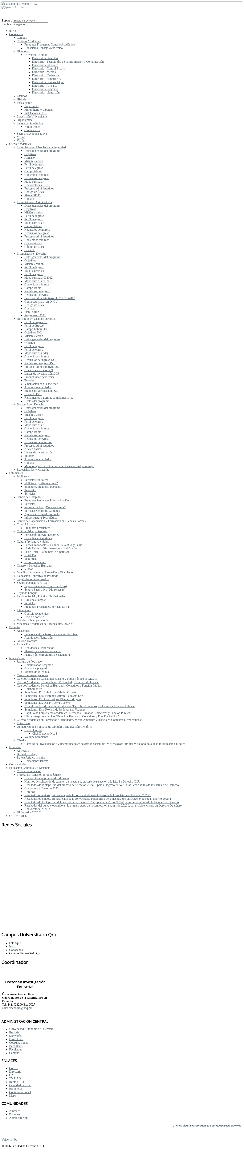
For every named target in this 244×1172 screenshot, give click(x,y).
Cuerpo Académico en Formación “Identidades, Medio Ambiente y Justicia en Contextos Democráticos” (79, 719)
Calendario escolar (20, 1085)
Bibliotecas (15, 1088)
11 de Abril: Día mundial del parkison (47, 551)
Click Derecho (33, 730)
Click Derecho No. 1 (44, 733)
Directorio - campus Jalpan (48, 82)
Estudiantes (16, 473)
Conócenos (16, 34)
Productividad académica (39, 377)
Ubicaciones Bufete (36, 761)
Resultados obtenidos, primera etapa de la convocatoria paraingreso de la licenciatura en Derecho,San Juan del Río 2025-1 (97, 798)
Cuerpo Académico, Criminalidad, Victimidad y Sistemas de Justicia (58, 682)
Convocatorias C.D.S (37, 185)
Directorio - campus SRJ (47, 78)
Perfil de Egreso (34, 325)
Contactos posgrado (36, 668)
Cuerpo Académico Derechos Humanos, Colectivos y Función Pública (59, 685)
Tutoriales (30, 490)
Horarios (29, 791)
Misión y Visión (34, 263)
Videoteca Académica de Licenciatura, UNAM (45, 623)
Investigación (17, 658)
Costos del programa (36, 401)
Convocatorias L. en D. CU (41, 301)
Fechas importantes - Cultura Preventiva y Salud (53, 545)
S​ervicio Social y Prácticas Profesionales (41, 596)
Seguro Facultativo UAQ (32, 582)
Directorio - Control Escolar (49, 68)
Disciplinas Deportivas (38, 538)
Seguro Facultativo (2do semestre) (44, 589)
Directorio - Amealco (44, 85)
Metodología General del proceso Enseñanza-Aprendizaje (59, 466)
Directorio (23, 51)
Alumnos (14, 1111)
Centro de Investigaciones (32, 675)
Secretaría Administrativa (32, 133)
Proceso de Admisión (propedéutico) (39, 774)
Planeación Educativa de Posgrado (37, 575)
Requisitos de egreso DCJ (39, 363)
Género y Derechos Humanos (35, 565)
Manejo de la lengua (36, 671)
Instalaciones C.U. (35, 113)
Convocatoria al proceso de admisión (46, 778)
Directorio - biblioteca (45, 65)
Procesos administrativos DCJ (42, 366)
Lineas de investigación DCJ (41, 373)
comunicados (32, 126)
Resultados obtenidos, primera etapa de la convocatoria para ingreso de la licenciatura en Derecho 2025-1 (87, 795)
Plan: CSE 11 (32, 195)
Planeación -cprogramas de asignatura (47, 654)
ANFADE (23, 750)
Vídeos (28, 569)
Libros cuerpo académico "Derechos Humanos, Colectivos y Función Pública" (71, 716)
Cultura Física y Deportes (32, 531)
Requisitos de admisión (38, 442)
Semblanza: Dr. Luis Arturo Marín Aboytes (50, 692)
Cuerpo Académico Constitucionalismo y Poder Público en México (57, 678)
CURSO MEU (18, 815)
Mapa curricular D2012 (38, 277)
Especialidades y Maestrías (33, 469)
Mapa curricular (33, 181)
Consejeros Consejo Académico (43, 48)
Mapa (12, 1095)
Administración (18, 1117)
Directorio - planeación (46, 92)
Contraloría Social (20, 1092)
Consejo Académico (29, 41)
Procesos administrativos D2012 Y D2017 (49, 298)
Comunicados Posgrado (38, 665)
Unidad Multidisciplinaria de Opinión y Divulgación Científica (54, 726)
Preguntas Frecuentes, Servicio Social (47, 606)
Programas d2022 (35, 315)
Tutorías (29, 380)
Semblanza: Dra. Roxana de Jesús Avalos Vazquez (54, 709)
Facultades (15, 1049)
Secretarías (15, 1035)
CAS (12, 1075)
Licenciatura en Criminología (34, 202)
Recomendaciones (35, 562)
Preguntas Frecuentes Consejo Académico (49, 44)
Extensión (15, 747)
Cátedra (21, 740)
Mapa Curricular (34, 270)
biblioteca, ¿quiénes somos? (41, 483)
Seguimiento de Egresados (33, 579)
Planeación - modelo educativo (42, 651)
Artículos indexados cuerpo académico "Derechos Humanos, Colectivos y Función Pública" (79, 706)
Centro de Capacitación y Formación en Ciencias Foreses (51, 521)
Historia (21, 99)
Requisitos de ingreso (37, 229)
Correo (13, 1068)
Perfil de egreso (33, 167)
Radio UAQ (16, 1081)
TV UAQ (15, 1078)
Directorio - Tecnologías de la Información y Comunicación (68, 61)
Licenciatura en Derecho (31, 253)
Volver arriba (9, 1139)
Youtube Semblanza (36, 737)
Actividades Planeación (38, 637)
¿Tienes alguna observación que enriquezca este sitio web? (207, 1125)
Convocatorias (33, 243)
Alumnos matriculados (37, 387)
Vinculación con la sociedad (41, 383)
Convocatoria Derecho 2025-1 (42, 788)
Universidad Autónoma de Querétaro (31, 1028)
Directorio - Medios (44, 72)
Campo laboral (33, 171)
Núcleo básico (33, 449)
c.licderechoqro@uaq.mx (17, 1008)
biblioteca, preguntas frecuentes (43, 486)
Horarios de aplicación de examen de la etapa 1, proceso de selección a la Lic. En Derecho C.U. (82, 781)
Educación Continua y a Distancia (29, 767)
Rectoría (14, 1032)
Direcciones (16, 1039)
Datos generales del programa (42, 150)
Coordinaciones (18, 1042)
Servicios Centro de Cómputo (42, 510)
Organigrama (25, 120)
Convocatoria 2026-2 (37, 809)
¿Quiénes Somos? (35, 599)
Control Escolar (26, 524)
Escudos (22, 96)
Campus (22, 37)
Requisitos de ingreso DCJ (40, 359)
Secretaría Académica (30, 123)
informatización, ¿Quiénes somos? (45, 507)
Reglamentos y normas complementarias (48, 397)
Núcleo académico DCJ (38, 370)
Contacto (29, 198)
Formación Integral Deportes (41, 534)
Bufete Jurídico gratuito (31, 757)
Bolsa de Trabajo (27, 754)
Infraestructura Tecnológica (40, 517)
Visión (21, 140)
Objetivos (30, 154)
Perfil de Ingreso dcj (36, 322)
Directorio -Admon (35, 54)
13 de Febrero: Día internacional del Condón (51, 548)
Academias (23, 630)
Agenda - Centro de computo (41, 514)
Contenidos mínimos (36, 174)
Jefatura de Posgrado (29, 661)
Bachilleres (15, 1046)
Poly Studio (31, 106)
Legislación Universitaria (32, 116)
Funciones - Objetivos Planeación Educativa (51, 634)
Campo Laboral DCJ (37, 329)
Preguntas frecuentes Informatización (46, 500)
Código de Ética (34, 191)
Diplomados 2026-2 (29, 812)
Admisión (30, 157)
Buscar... (7, 20)
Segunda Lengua (27, 593)
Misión (21, 137)
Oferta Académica (20, 144)
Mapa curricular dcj (36, 353)
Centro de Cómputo (29, 497)
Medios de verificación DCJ (41, 390)
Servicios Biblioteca (36, 479)
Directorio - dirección (45, 58)
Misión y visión (33, 161)
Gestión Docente (27, 641)
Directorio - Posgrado (45, 89)
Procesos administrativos (39, 188)
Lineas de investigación (38, 452)
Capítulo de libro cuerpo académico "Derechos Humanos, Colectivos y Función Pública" (77, 713)
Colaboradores (33, 689)
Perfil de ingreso (34, 164)
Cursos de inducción (29, 771)
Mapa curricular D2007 (38, 281)
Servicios (29, 493)
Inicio (12, 30)
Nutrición (30, 555)
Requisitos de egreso (36, 178)
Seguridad (30, 558)
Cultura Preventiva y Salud (33, 541)
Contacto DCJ (33, 394)
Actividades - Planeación (39, 647)
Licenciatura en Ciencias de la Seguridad (41, 147)
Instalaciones (24, 102)
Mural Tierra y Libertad (38, 109)
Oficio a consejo (34, 617)
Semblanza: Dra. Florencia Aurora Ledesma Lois (53, 695)
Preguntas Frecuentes (37, 527)
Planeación (23, 644)
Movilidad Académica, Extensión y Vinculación (45, 572)
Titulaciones (24, 610)
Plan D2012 (31, 311)
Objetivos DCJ (33, 332)
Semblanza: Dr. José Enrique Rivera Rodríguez (52, 699)
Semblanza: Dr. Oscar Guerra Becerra (47, 702)
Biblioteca (23, 476)
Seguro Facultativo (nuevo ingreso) (45, 586)
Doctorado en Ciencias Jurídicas (36, 318)
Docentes (14, 627)
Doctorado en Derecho (30, 404)
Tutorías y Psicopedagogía (32, 620)
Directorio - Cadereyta (45, 75)
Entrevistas (23, 723)
